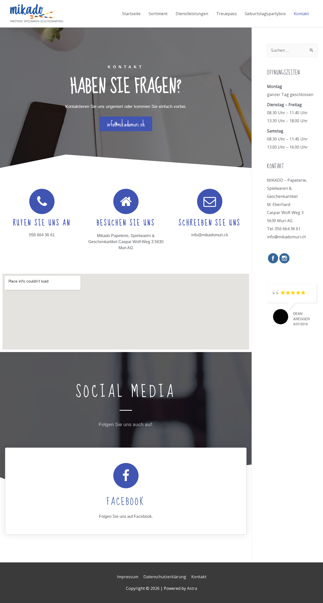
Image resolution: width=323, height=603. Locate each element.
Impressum (127, 576)
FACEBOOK (125, 502)
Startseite (131, 13)
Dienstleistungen (192, 13)
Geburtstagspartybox (265, 13)
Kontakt (301, 13)
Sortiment (158, 13)
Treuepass (226, 13)
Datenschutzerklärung (164, 576)
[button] (125, 124)
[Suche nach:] (292, 50)
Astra (192, 588)
